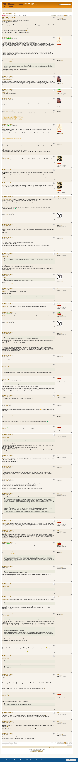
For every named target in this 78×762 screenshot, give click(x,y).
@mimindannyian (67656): (7, 199)
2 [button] (62, 15)
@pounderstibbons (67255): (7, 20)
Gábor (6, 77)
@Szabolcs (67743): (6, 545)
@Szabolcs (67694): (6, 437)
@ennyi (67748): (5, 599)
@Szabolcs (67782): (6, 736)
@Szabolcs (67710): (6, 428)
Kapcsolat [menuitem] (51, 747)
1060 (62, 281)
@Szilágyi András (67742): (7, 533)
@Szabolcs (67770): (6, 695)
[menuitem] (8, 9)
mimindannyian (59, 161)
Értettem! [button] (71, 759)
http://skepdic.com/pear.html (7, 724)
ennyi (57, 17)
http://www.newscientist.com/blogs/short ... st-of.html (11, 118)
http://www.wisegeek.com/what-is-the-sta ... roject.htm (11, 553)
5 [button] (66, 15)
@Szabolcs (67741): (6, 569)
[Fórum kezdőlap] (13, 4)
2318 (62, 83)
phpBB (34, 749)
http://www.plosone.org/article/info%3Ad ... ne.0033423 (12, 119)
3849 (62, 18)
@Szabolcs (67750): (6, 615)
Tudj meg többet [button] (39, 759)
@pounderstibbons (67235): (7, 79)
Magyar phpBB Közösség (39, 750)
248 (61, 111)
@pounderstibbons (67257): (7, 61)
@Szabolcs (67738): (6, 523)
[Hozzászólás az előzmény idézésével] (54, 17)
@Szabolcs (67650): (6, 185)
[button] (58, 15)
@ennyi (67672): (5, 277)
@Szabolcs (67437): (6, 127)
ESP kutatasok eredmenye (9, 13)
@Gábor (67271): (5, 92)
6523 (62, 92)
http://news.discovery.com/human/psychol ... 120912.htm (12, 117)
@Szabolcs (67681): (6, 379)
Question (58, 218)
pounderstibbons (59, 42)
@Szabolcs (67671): (6, 256)
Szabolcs (7, 111)
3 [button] (63, 15)
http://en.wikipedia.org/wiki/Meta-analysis (9, 283)
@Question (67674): (5, 291)
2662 (62, 133)
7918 (62, 191)
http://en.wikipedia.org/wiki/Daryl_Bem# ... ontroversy (11, 138)
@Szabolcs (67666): (6, 215)
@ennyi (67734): (5, 481)
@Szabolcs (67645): (6, 158)
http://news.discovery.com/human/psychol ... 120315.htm (12, 116)
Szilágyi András (59, 89)
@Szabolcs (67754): (6, 658)
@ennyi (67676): (5, 315)
